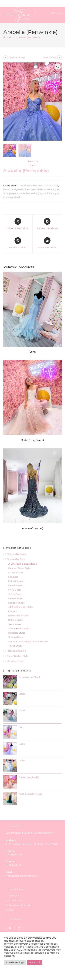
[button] (57, 66)
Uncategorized (11, 197)
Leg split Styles (16, 602)
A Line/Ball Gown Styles (30, 185)
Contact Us (15, 900)
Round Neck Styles (18, 615)
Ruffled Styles (15, 620)
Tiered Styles (15, 645)
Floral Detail (9, 189)
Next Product (50, 57)
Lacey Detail (15, 598)
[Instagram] (19, 928)
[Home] (4, 37)
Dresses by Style (16, 559)
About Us (14, 895)
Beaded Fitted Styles (19, 568)
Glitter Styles (15, 594)
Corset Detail (51, 185)
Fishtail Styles (15, 581)
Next (32, 165)
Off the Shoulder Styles (20, 607)
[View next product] (59, 57)
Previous (33, 161)
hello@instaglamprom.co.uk (22, 875)
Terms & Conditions (19, 905)
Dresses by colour (17, 554)
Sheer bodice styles (18, 656)
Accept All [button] (34, 962)
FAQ (11, 910)
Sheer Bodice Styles (48, 189)
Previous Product (17, 57)
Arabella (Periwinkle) (29, 37)
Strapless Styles (16, 632)
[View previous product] (5, 57)
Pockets (12, 611)
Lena (33, 351)
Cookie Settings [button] (15, 962)
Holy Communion (16, 650)
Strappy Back (10, 193)
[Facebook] (10, 928)
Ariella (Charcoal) (32, 528)
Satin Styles (14, 624)
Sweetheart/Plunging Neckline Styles (39, 193)
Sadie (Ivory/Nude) (32, 440)
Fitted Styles (15, 585)
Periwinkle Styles (26, 189)
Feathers (13, 576)
